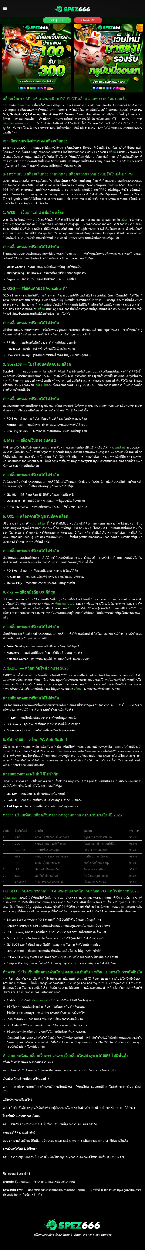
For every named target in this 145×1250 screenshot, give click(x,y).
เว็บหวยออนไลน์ (42, 1000)
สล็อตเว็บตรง (25, 105)
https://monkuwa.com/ (16, 123)
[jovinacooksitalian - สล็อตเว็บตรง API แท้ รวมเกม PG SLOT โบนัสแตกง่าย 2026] (72, 8)
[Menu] (5, 8)
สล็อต (112, 152)
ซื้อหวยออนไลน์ (64, 603)
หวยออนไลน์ (117, 447)
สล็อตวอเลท (10, 897)
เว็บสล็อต (112, 185)
